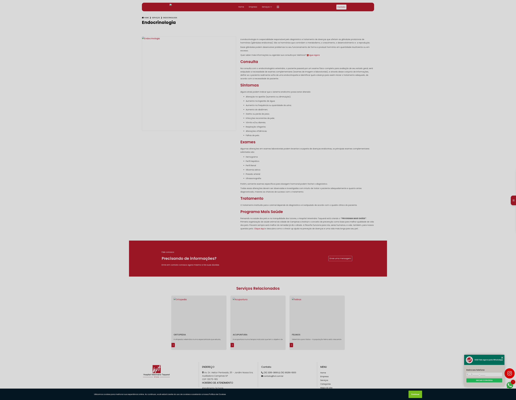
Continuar (415, 394)
